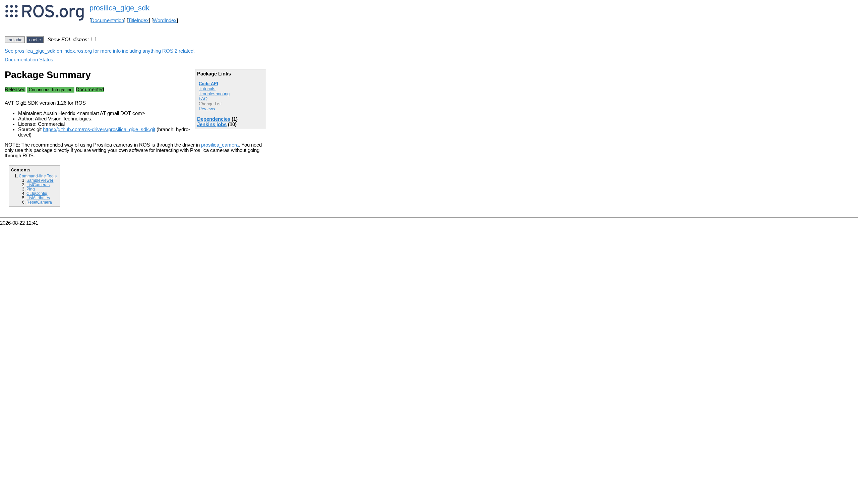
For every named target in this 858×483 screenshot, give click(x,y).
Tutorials (207, 88)
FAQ (203, 98)
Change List (210, 103)
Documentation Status (29, 59)
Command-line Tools (38, 176)
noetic (35, 39)
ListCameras (38, 184)
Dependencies (213, 119)
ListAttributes (38, 198)
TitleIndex (138, 20)
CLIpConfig (36, 193)
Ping (30, 189)
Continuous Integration (50, 89)
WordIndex (165, 20)
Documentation (107, 20)
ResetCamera (39, 202)
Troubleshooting (214, 93)
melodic (14, 39)
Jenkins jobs (212, 124)
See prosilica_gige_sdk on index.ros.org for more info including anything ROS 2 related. (100, 51)
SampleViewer (39, 180)
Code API (208, 83)
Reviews (207, 108)
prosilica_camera (220, 145)
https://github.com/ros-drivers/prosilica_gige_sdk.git (99, 129)
